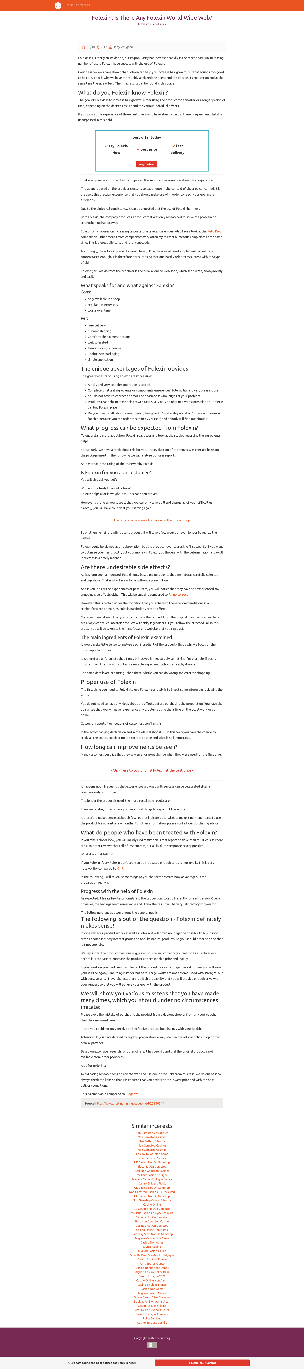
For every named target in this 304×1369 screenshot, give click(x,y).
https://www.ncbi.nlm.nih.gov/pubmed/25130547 (129, 1103)
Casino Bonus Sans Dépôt (152, 1267)
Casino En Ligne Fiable (152, 1183)
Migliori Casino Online (152, 1251)
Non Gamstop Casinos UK (152, 1132)
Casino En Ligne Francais (152, 1314)
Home (69, 5)
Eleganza (132, 1094)
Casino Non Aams (152, 1242)
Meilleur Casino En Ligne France (152, 1179)
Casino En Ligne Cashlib (152, 1322)
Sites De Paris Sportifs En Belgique (152, 1255)
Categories (83, 5)
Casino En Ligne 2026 (152, 1276)
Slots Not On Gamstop (152, 1166)
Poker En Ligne (152, 1318)
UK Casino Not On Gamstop (152, 1162)
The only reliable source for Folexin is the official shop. (152, 520)
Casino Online (152, 1204)
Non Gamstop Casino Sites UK (152, 1200)
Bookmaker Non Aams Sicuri (152, 1301)
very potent (147, 164)
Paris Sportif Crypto (152, 1263)
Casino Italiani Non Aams (152, 1154)
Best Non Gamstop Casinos (152, 1170)
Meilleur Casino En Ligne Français (152, 1213)
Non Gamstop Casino (152, 1158)
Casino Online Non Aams (152, 1229)
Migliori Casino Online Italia (152, 1272)
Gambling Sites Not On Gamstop (152, 1234)
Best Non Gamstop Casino (152, 1221)
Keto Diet (214, 231)
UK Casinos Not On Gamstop (152, 1208)
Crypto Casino (152, 1246)
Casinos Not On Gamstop (152, 1217)
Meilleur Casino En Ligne (152, 1175)
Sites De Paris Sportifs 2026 (152, 1310)
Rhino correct (178, 594)
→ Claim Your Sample (202, 1362)
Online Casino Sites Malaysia (152, 1297)
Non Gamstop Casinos (152, 1137)
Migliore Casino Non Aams (152, 1238)
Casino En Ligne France (152, 1259)
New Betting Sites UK (152, 1141)
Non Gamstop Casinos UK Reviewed (152, 1191)
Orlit (120, 868)
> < (152, 770)
